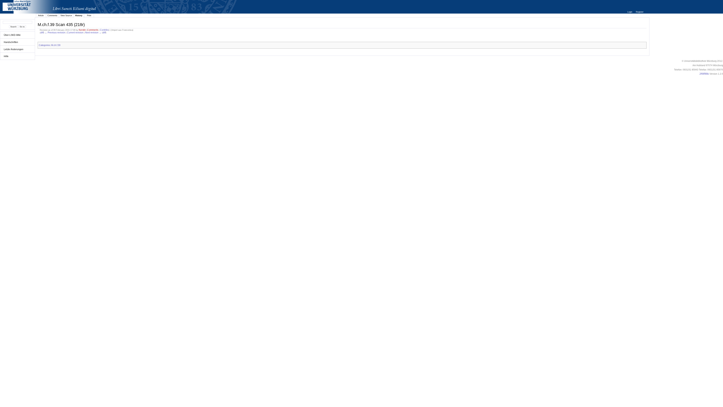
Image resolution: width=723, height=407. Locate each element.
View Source (66, 15)
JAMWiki (704, 74)
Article (41, 15)
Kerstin (82, 30)
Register (640, 12)
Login (630, 12)
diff (41, 32)
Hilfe (6, 56)
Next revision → (93, 32)
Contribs (104, 30)
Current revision (75, 32)
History (78, 15)
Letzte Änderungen (13, 49)
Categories (44, 45)
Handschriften (11, 42)
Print (89, 15)
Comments (52, 15)
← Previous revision (55, 32)
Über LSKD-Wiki (12, 35)
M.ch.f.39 (55, 45)
